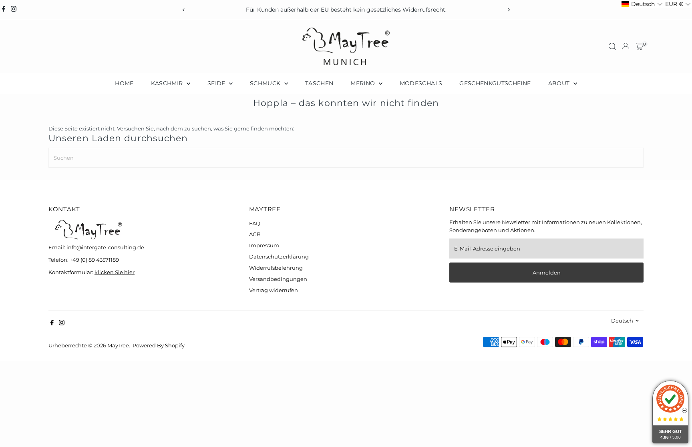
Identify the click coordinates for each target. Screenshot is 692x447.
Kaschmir (168, 83)
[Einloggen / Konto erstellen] (625, 46)
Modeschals (421, 83)
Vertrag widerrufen (273, 290)
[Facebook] (3, 9)
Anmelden (547, 272)
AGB (255, 234)
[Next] (508, 10)
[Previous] (184, 10)
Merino (363, 83)
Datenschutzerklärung (279, 256)
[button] (642, 4)
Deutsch (622, 320)
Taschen (319, 83)
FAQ (254, 223)
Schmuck (266, 83)
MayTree (118, 345)
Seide (217, 83)
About (559, 83)
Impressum (264, 245)
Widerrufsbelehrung (276, 268)
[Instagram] (13, 9)
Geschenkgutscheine (495, 83)
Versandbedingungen (278, 279)
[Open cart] (639, 46)
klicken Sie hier (115, 272)
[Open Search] (612, 46)
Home (124, 83)
